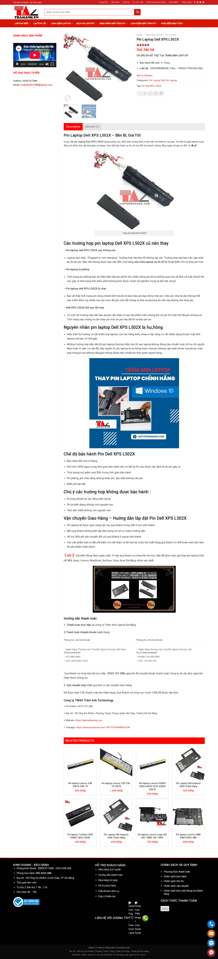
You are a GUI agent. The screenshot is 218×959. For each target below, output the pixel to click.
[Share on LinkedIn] (161, 93)
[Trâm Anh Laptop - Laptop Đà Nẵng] (26, 12)
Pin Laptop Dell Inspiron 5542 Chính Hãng (116, 836)
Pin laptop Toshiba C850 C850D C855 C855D (80, 836)
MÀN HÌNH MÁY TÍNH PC (112, 23)
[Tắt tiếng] (47, 64)
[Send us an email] (203, 2)
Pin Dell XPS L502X (151, 86)
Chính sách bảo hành (156, 2)
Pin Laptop (170, 35)
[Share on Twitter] (144, 93)
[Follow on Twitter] (200, 2)
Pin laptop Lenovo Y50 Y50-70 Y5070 (116, 785)
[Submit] (137, 12)
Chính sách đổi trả (174, 881)
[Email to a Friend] (150, 93)
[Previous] (69, 68)
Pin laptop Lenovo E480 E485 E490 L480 (188, 836)
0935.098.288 (63, 868)
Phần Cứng (187, 2)
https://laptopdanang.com (88, 720)
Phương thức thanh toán (177, 871)
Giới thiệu (115, 2)
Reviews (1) (92, 126)
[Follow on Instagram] (197, 2)
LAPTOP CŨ (40, 23)
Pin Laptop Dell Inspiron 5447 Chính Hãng (188, 785)
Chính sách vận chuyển (176, 885)
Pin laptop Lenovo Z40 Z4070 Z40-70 (80, 785)
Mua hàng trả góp (108, 880)
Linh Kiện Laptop (61, 23)
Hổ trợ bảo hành (107, 885)
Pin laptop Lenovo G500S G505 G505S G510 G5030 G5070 (152, 786)
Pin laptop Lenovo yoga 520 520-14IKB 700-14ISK (152, 836)
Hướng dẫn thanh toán (110, 874)
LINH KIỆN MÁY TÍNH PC (143, 23)
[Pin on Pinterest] (155, 93)
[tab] (73, 126)
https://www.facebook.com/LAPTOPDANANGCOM (103, 727)
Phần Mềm (173, 2)
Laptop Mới (21, 23)
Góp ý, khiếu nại (106, 896)
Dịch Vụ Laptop (85, 23)
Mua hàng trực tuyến (109, 869)
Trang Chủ (103, 2)
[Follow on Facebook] (194, 2)
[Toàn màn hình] (52, 64)
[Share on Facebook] (139, 93)
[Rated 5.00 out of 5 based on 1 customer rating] (171, 45)
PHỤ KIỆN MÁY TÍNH (172, 23)
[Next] (126, 68)
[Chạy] (17, 64)
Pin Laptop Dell (157, 80)
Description (73, 126)
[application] (34, 55)
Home (139, 35)
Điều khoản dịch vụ (108, 891)
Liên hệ (126, 2)
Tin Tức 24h (138, 2)
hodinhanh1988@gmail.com (37, 84)
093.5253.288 (43, 873)
